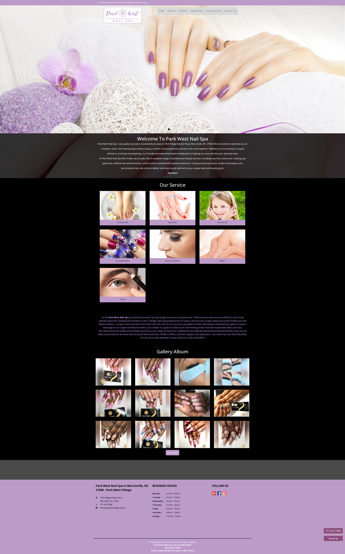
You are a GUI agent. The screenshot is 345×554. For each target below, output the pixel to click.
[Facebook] (219, 493)
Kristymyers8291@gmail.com (112, 507)
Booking (182, 11)
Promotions (196, 11)
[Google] (214, 493)
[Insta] (224, 493)
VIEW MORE (172, 452)
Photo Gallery (214, 11)
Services (171, 11)
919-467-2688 (333, 530)
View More (173, 173)
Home (161, 11)
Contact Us (231, 11)
